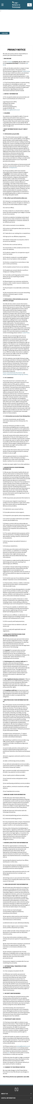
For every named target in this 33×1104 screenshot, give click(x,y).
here (8, 1052)
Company (9, 61)
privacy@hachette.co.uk (13, 110)
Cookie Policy (26, 71)
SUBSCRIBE (5, 33)
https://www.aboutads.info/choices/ (13, 373)
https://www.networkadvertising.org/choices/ (15, 374)
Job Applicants (13, 167)
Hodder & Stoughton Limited (18, 22)
